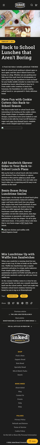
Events (20, 399)
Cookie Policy (20, 431)
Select (24, 296)
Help (20, 403)
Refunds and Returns (20, 423)
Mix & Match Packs (20, 371)
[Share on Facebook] (9, 303)
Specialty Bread (20, 367)
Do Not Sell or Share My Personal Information (20, 435)
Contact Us (20, 395)
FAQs (20, 407)
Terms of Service (20, 427)
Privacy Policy (20, 419)
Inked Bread (16, 442)
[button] (31, 5)
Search (20, 375)
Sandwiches (13, 296)
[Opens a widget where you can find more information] (32, 441)
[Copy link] (31, 303)
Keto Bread (20, 363)
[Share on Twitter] (13, 303)
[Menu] (4, 5)
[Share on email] (27, 303)
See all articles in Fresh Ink (19, 326)
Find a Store (20, 356)
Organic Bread (20, 359)
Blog (20, 391)
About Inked (20, 388)
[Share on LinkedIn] (18, 303)
